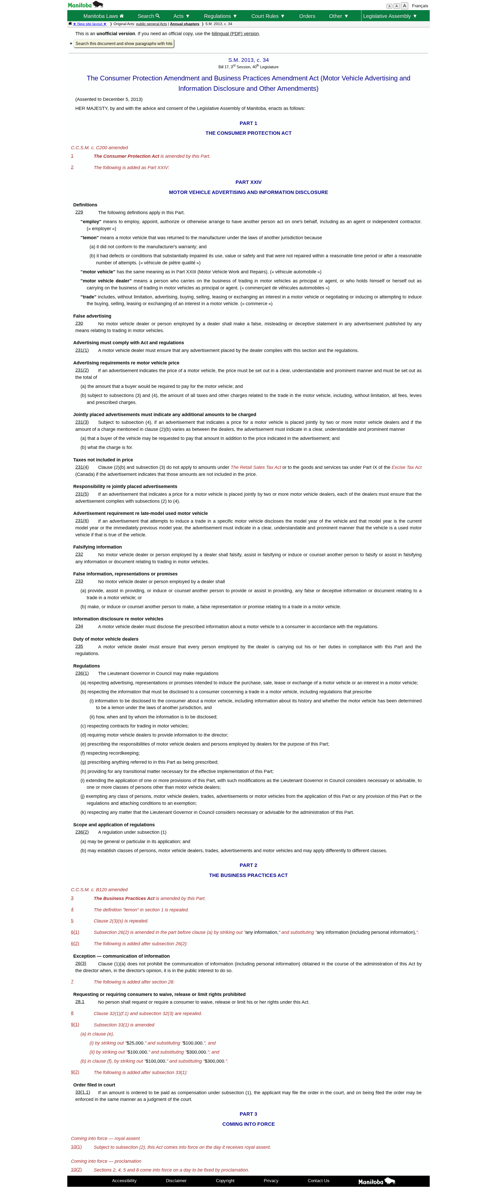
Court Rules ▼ (268, 16)
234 (79, 626)
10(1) (76, 1146)
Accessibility (124, 1180)
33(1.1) (82, 1092)
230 (79, 323)
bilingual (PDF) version (235, 33)
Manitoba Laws (101, 16)
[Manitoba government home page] (85, 6)
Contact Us (319, 1180)
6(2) (75, 943)
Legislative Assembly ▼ (390, 16)
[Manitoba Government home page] (377, 1182)
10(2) (76, 1169)
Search (147, 16)
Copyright (225, 1180)
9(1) (75, 1024)
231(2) (82, 370)
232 (79, 554)
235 (79, 646)
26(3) (80, 963)
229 (79, 212)
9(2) (75, 1072)
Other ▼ (339, 16)
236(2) (82, 832)
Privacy (271, 1180)
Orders (307, 16)
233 (79, 581)
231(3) (82, 422)
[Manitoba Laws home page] (70, 24)
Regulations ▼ (221, 16)
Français (420, 6)
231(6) (82, 520)
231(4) (82, 467)
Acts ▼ (181, 16)
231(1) (82, 350)
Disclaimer (176, 1180)
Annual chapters (184, 24)
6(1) (75, 932)
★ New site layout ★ (90, 24)
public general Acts (151, 24)
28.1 (79, 1001)
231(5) (82, 494)
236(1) (82, 673)
